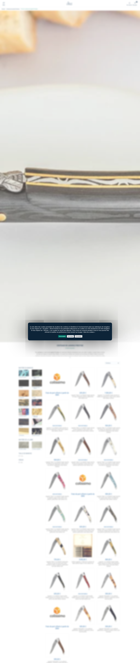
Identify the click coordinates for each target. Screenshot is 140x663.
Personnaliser (78, 336)
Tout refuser (70, 336)
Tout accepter (62, 336)
